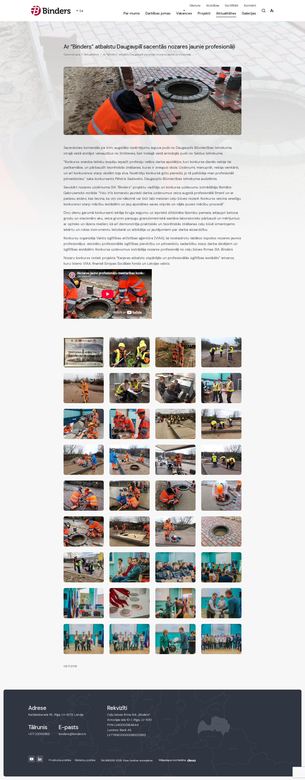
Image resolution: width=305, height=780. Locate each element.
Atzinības (212, 5)
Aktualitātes (226, 13)
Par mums (132, 13)
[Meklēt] (264, 10)
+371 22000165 (39, 734)
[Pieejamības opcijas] (272, 10)
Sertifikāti (231, 5)
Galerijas (249, 13)
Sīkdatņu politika (85, 760)
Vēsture (195, 5)
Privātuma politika (60, 760)
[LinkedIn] (39, 759)
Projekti (204, 13)
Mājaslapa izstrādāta (172, 760)
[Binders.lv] (51, 10)
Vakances (184, 13)
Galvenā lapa (72, 54)
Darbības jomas (158, 13)
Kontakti (250, 5)
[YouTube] (31, 759)
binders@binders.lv (72, 734)
